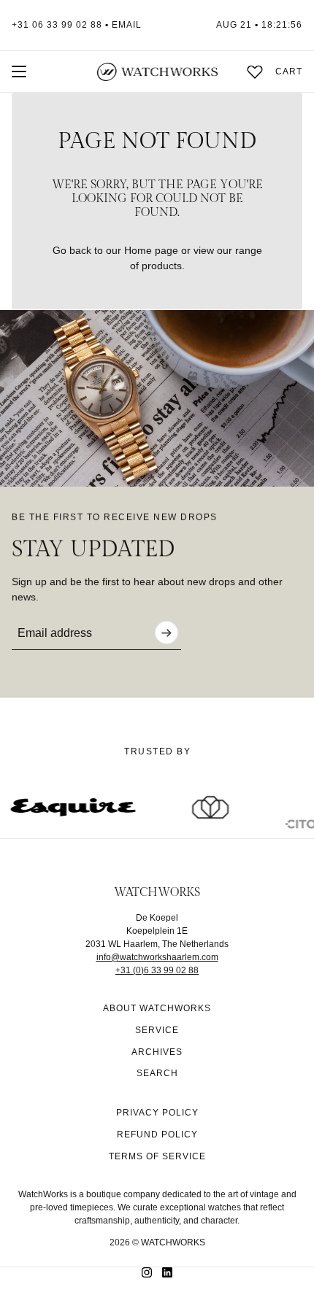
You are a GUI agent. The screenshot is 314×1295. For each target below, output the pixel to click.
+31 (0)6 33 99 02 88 (157, 970)
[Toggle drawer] (19, 71)
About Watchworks (157, 1008)
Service (157, 1030)
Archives (157, 1052)
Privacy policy (157, 1112)
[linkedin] (167, 1272)
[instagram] (147, 1272)
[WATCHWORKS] (157, 72)
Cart (288, 71)
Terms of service (157, 1156)
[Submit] (166, 632)
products (162, 265)
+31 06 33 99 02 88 (57, 25)
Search (157, 1073)
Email (127, 25)
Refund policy (157, 1134)
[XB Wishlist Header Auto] (255, 71)
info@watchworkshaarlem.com (157, 957)
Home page (151, 250)
